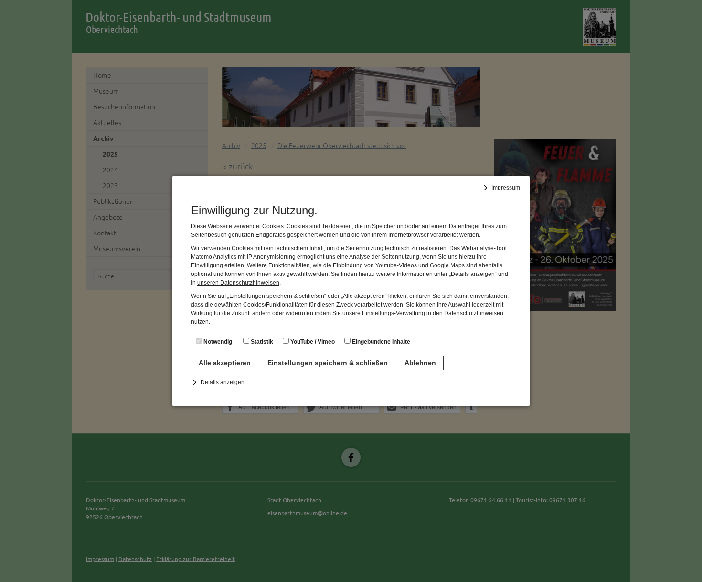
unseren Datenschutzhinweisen (238, 282)
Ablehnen (420, 363)
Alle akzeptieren (225, 363)
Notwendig (217, 342)
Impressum (505, 187)
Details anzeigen (223, 382)
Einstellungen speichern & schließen (327, 363)
